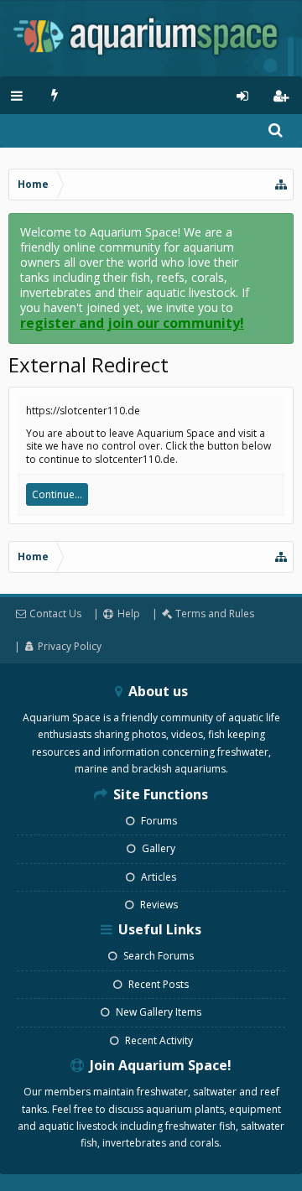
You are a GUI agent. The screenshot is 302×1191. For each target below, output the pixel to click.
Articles (157, 877)
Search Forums (157, 956)
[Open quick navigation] (282, 184)
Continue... (57, 494)
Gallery (157, 848)
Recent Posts (157, 984)
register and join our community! (132, 323)
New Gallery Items (157, 1012)
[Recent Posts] (55, 95)
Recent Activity (157, 1040)
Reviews (158, 904)
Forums (157, 821)
